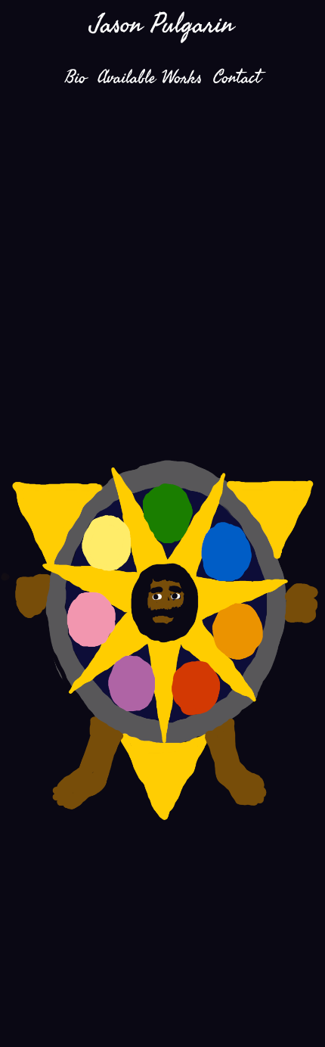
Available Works (150, 77)
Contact (237, 77)
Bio (75, 77)
